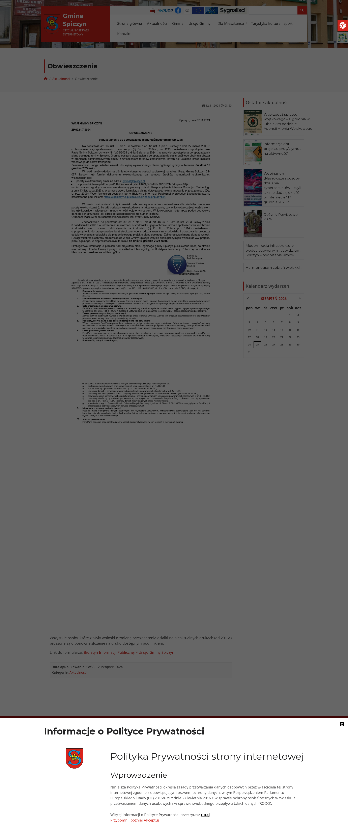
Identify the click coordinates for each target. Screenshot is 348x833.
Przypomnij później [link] (126, 820)
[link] (343, 25)
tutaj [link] (205, 814)
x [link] (342, 724)
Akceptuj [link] (151, 820)
